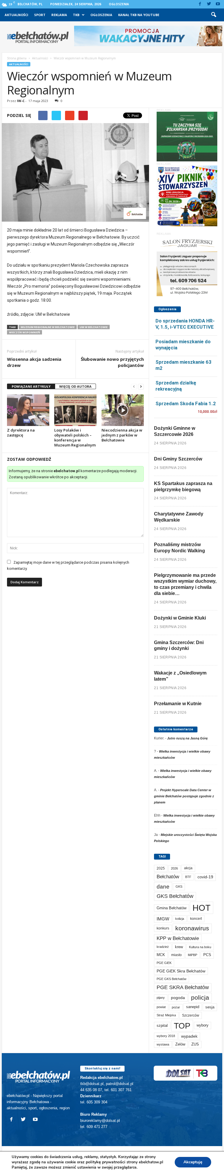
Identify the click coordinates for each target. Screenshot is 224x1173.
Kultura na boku (200, 947)
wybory (203, 1025)
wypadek (189, 1036)
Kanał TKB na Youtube (138, 15)
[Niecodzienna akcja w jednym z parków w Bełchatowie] (123, 410)
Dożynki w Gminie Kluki (180, 617)
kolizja (179, 918)
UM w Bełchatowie (94, 327)
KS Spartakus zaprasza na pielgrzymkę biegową (183, 486)
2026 (174, 868)
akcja (188, 868)
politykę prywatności (105, 1162)
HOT (201, 907)
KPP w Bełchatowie (178, 938)
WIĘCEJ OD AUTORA (75, 386)
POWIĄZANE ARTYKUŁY (31, 386)
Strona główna (17, 58)
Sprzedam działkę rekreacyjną (175, 386)
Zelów (180, 1044)
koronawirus (192, 928)
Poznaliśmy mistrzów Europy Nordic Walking (179, 547)
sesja (209, 1007)
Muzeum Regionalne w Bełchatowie (48, 327)
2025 (161, 868)
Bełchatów (168, 876)
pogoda (178, 998)
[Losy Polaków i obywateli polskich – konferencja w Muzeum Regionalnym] (75, 410)
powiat (161, 1007)
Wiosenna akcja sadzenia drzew (34, 362)
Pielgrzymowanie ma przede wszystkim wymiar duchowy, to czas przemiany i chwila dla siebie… (185, 584)
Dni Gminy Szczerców (178, 458)
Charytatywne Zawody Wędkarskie (178, 516)
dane (163, 887)
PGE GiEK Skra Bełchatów (181, 971)
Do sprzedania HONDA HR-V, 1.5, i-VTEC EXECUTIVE (185, 324)
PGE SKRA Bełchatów (183, 987)
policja (200, 997)
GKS (179, 886)
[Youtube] (217, 4)
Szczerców (190, 1015)
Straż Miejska (166, 1015)
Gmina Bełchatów (171, 908)
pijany (161, 997)
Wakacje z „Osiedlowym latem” (180, 676)
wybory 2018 (166, 1036)
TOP (182, 1025)
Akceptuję (192, 1162)
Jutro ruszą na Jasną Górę (187, 738)
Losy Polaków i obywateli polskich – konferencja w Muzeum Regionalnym (75, 437)
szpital (162, 1025)
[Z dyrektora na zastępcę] (28, 410)
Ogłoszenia (119, 4)
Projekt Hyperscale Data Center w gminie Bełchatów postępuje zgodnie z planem (184, 796)
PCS (207, 955)
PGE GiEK (164, 963)
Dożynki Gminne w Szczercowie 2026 (174, 431)
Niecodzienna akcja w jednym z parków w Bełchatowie (122, 435)
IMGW (163, 918)
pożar (176, 1007)
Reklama (59, 15)
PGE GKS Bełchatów (171, 979)
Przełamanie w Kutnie (178, 703)
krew (179, 947)
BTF (188, 877)
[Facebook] (199, 4)
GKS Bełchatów (175, 896)
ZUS (195, 1044)
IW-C (20, 101)
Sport (40, 15)
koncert (196, 919)
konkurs (163, 928)
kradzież (163, 946)
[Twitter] (208, 4)
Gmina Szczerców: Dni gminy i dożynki (179, 645)
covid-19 (205, 877)
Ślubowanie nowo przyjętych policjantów (112, 362)
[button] (213, 14)
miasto (176, 955)
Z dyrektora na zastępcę (21, 432)
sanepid (192, 1007)
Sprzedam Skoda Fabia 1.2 (185, 403)
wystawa (163, 1044)
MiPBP (192, 955)
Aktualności (16, 15)
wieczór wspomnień (24, 332)
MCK (161, 955)
